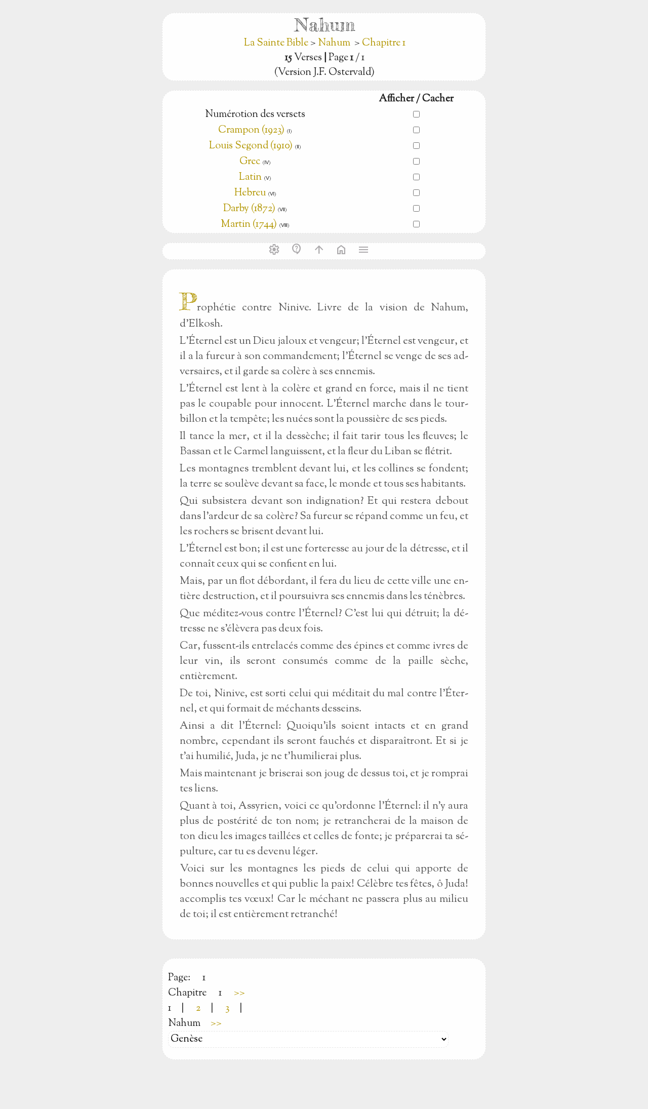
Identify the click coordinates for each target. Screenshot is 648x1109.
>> (239, 993)
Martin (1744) (249, 224)
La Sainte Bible (277, 43)
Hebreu (250, 193)
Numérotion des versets (255, 114)
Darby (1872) (249, 209)
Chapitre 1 (384, 43)
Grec (249, 161)
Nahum (334, 43)
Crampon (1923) (251, 130)
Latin (250, 177)
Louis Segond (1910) (252, 146)
